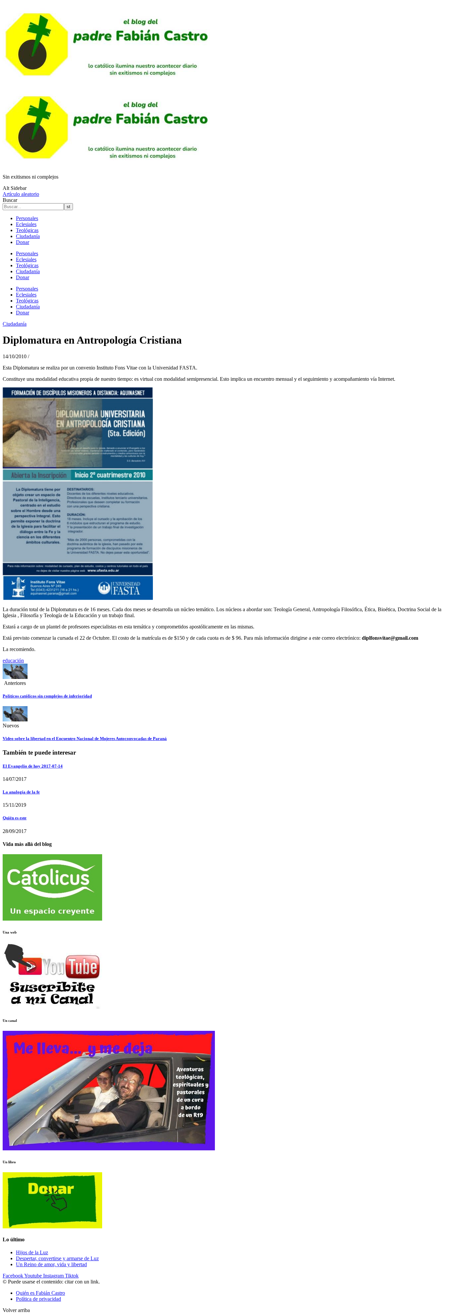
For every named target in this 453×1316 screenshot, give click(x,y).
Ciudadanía (28, 236)
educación (13, 660)
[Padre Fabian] (109, 165)
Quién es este (15, 817)
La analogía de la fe (21, 791)
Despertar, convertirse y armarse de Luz (57, 1258)
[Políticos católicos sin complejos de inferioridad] (15, 677)
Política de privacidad (38, 1299)
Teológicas (27, 230)
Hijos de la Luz (32, 1252)
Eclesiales (26, 224)
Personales (27, 218)
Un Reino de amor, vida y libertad (51, 1264)
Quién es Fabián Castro (40, 1293)
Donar (22, 242)
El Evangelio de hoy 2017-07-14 (33, 766)
